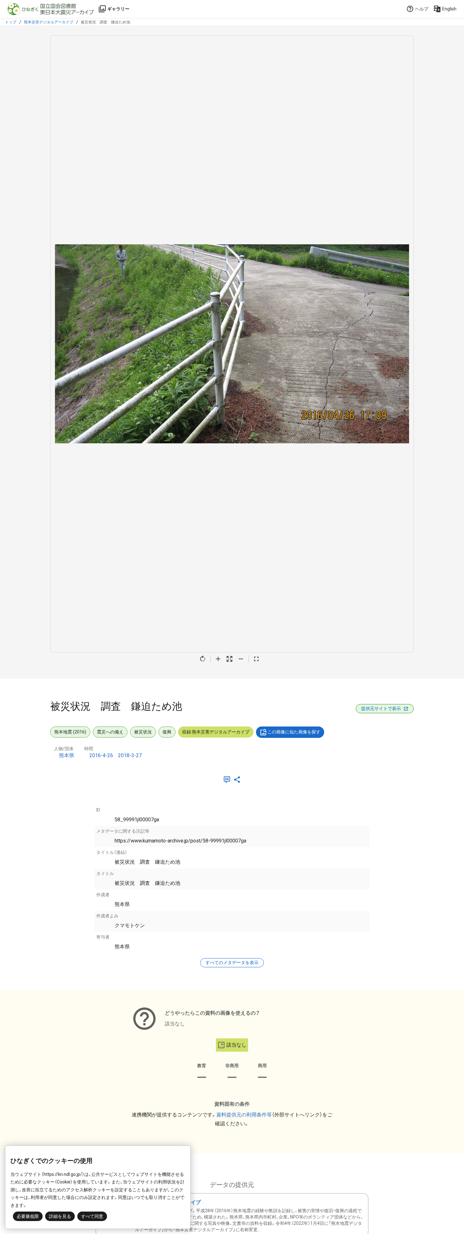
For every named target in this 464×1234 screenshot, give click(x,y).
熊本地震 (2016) (70, 731)
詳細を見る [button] (60, 1216)
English (449, 8)
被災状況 (143, 731)
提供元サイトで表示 (381, 708)
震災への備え (110, 731)
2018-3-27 (130, 755)
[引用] (228, 780)
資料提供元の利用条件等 (244, 1115)
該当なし (236, 1045)
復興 (167, 731)
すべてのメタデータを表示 (232, 962)
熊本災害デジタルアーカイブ (48, 22)
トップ (10, 22)
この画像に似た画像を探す (293, 731)
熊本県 (66, 755)
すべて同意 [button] (92, 1216)
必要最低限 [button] (28, 1216)
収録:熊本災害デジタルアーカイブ (215, 731)
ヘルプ (421, 8)
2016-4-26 (101, 755)
